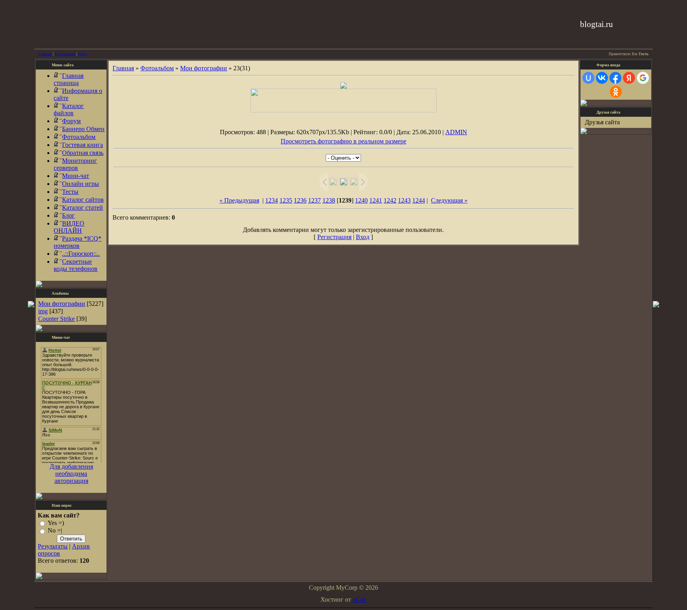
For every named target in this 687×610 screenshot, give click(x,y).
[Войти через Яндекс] (629, 78)
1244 (418, 200)
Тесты (70, 191)
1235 (285, 200)
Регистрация (65, 54)
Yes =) (56, 522)
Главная (45, 54)
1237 (314, 200)
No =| (55, 530)
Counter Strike (56, 318)
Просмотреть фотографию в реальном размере (343, 141)
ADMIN (456, 132)
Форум (71, 121)
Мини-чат (75, 175)
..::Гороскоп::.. (81, 253)
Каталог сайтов (83, 199)
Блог (68, 215)
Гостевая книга (82, 144)
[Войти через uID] (588, 78)
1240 (361, 200)
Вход (82, 54)
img (43, 311)
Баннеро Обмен (83, 128)
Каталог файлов (69, 109)
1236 (300, 200)
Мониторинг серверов (75, 164)
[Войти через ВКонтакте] (602, 78)
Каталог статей (82, 207)
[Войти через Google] (643, 77)
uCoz (359, 599)
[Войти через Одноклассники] (616, 92)
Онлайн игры (80, 183)
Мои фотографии (61, 303)
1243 (404, 200)
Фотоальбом (78, 136)
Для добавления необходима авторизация (71, 473)
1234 (271, 200)
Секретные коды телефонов (75, 265)
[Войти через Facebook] (615, 78)
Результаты (53, 546)
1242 (390, 200)
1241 (375, 200)
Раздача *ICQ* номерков (77, 242)
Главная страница (68, 79)
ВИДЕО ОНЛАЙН (69, 227)
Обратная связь (82, 152)
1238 (328, 200)
